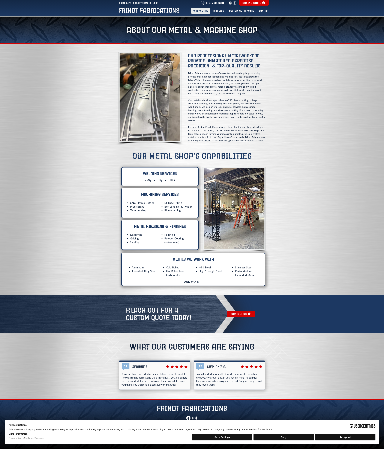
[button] (241, 11)
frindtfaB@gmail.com (145, 3)
